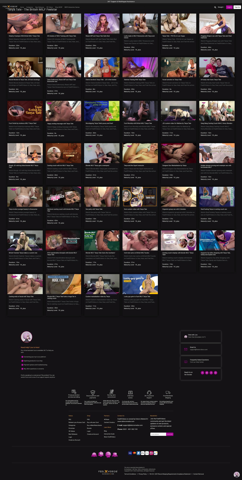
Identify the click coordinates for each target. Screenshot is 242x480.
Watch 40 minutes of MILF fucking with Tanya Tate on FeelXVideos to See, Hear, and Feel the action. (63, 41)
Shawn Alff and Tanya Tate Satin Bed (98, 36)
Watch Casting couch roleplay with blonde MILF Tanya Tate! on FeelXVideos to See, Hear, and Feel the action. (177, 260)
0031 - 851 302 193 (130, 429)
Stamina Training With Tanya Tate (134, 80)
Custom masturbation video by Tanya (98, 296)
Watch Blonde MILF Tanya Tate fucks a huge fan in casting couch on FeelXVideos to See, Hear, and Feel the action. (62, 304)
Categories (29, 7)
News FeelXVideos (109, 437)
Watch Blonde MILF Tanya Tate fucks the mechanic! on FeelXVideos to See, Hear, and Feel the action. (101, 258)
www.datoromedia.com (126, 421)
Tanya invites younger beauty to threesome (23, 209)
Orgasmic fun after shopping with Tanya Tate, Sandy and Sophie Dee (215, 254)
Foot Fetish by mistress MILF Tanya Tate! (22, 123)
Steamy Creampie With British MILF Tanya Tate (24, 36)
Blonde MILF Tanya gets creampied (97, 165)
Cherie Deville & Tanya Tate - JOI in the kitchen (101, 80)
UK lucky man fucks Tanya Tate (211, 80)
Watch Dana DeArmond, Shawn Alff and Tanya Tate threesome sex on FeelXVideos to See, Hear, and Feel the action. (63, 87)
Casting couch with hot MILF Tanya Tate (60, 165)
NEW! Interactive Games (72, 7)
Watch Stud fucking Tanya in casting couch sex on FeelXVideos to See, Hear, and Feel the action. (217, 214)
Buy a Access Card (93, 422)
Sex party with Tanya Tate (94, 209)
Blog (105, 431)
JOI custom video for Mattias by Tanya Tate (176, 123)
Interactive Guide (109, 434)
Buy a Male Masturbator (94, 425)
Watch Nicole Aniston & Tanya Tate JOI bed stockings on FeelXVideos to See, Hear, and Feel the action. (24, 85)
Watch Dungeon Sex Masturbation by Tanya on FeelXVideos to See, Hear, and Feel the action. (177, 171)
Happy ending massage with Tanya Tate (60, 124)
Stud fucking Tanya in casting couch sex (214, 209)
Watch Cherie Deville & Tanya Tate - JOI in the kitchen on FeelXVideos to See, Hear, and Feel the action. (102, 85)
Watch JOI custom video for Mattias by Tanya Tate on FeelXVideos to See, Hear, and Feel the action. (178, 129)
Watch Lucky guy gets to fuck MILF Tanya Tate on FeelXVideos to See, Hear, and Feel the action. (139, 302)
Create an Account (74, 440)
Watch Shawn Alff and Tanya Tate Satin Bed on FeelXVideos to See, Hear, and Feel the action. (101, 41)
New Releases (39, 7)
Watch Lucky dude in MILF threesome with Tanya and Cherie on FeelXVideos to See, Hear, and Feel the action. (139, 43)
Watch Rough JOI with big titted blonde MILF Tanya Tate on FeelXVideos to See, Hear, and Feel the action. (25, 173)
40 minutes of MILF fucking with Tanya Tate (61, 36)
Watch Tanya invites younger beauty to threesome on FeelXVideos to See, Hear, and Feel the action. (24, 214)
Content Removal (198, 474)
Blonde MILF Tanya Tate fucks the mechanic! (100, 253)
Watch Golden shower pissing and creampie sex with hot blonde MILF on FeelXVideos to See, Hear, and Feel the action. (216, 173)
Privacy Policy (143, 474)
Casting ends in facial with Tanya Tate (21, 296)
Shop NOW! (58, 7)
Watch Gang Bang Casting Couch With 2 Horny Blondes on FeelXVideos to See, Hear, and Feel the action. (216, 129)
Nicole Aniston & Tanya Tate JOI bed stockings (24, 80)
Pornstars (72, 428)
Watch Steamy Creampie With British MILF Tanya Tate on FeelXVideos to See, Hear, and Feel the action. (24, 41)
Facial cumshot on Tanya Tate (172, 80)
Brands (89, 428)
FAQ (70, 419)
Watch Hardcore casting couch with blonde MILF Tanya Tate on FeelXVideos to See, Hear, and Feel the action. (63, 216)
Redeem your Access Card (77, 422)
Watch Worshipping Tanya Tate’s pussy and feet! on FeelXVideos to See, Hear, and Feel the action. (101, 129)
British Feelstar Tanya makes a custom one (23, 253)
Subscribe (169, 434)
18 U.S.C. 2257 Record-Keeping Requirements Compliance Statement (170, 474)
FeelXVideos (160, 419)
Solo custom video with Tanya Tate (135, 209)
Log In (229, 7)
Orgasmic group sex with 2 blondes (174, 209)
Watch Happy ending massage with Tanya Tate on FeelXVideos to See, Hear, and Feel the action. (62, 129)
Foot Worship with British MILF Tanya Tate (138, 123)
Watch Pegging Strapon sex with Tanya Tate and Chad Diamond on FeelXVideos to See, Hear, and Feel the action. (216, 43)
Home (22, 7)
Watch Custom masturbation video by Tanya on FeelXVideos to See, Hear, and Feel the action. (101, 302)
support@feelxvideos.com (198, 349)
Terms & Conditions (130, 474)
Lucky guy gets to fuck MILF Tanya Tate (137, 296)
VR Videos (49, 7)
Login (70, 437)
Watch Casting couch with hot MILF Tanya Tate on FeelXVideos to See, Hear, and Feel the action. (62, 171)
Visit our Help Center (197, 362)
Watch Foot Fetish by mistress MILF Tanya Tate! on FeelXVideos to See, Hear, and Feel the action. (24, 129)
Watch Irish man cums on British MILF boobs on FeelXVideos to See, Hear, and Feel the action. (140, 258)
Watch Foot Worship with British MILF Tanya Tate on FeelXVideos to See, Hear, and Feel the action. (139, 129)
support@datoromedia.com (133, 425)
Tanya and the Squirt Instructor (134, 165)
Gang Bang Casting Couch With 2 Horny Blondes (216, 123)
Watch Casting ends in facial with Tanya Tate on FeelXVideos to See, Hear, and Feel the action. (25, 302)
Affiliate (106, 419)
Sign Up (237, 7)
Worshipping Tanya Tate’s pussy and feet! (99, 123)
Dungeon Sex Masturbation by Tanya (174, 165)
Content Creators (109, 422)
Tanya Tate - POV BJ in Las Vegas (173, 36)
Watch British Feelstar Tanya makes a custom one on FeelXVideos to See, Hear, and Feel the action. (25, 258)
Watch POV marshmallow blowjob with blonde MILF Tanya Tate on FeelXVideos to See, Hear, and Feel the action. (62, 260)
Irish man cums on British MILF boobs (136, 253)
